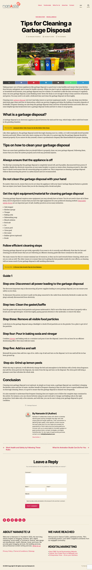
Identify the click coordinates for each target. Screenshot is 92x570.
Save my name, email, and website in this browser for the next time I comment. (46, 501)
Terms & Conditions (20, 551)
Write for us (36, 546)
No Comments (62, 36)
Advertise (65, 5)
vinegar (12, 339)
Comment (28, 472)
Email (48, 486)
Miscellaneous (51, 17)
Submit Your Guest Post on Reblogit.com (63, 553)
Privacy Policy (8, 551)
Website (27, 493)
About (40, 5)
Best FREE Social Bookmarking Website (63, 551)
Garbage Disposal (32, 405)
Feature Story (40, 17)
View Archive (36, 437)
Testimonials (47, 5)
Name (27, 486)
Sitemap (31, 551)
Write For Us (56, 5)
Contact (71, 5)
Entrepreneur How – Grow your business (63, 555)
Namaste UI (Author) (35, 36)
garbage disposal (19, 100)
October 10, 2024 (49, 36)
